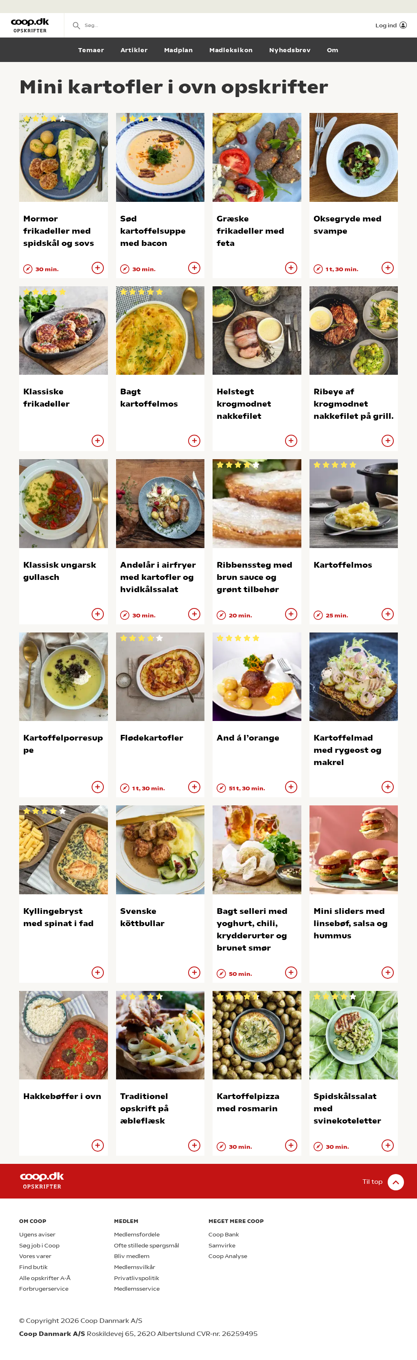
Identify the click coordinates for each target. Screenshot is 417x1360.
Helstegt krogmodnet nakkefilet (244, 404)
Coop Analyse (227, 1256)
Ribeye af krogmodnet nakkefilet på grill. (354, 404)
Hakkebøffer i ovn (62, 1096)
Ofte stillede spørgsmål (146, 1245)
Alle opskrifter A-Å (44, 1278)
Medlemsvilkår (134, 1267)
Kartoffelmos (343, 565)
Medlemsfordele (137, 1234)
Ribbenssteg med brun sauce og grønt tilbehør (254, 577)
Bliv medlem (131, 1256)
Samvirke (221, 1245)
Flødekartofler (151, 738)
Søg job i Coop (39, 1245)
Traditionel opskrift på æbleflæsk (144, 1109)
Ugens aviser (37, 1234)
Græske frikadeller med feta (250, 231)
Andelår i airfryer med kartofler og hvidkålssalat (158, 577)
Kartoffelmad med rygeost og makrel (348, 750)
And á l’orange (248, 738)
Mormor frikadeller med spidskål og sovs (58, 231)
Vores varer (35, 1256)
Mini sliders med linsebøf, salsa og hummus (351, 923)
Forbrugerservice (43, 1288)
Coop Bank (223, 1234)
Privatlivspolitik (136, 1278)
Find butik (33, 1267)
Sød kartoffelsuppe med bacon (153, 231)
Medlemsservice (137, 1288)
